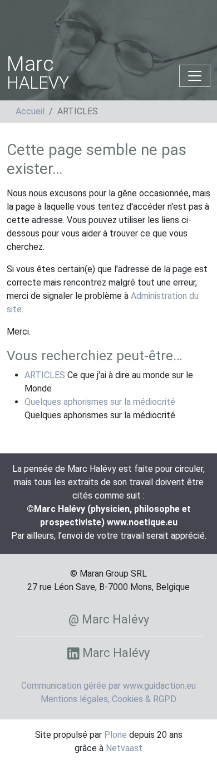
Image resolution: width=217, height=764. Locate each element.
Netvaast (124, 748)
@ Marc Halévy (108, 619)
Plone (115, 734)
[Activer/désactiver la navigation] (194, 76)
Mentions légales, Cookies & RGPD (108, 699)
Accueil (30, 111)
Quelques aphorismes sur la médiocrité (99, 401)
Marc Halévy (115, 653)
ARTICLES (44, 375)
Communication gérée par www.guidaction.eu (108, 685)
